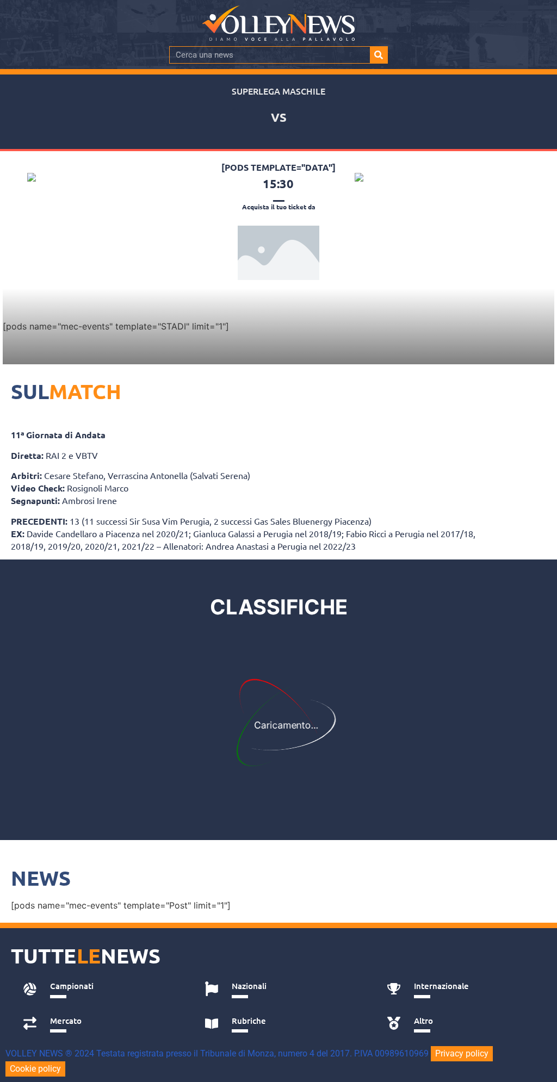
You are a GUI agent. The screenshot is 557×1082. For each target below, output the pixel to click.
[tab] (102, 989)
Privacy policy (461, 1053)
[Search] (378, 55)
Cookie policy (35, 1069)
